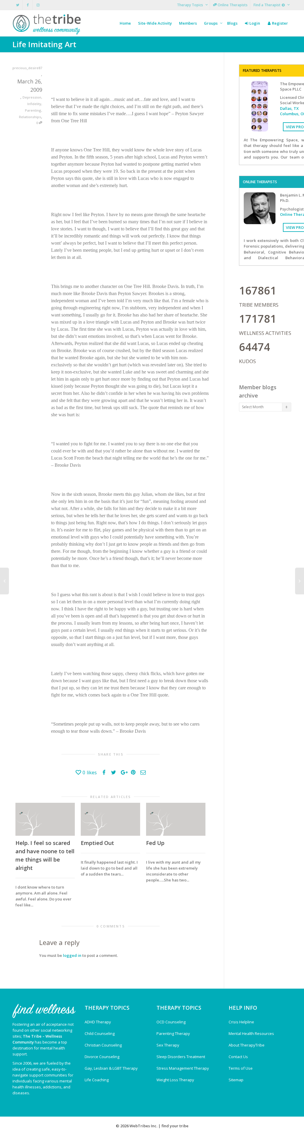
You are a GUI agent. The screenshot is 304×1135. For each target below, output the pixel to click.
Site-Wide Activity (155, 23)
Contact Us (238, 1056)
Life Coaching (97, 1079)
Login (254, 23)
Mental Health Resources (251, 1033)
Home (125, 23)
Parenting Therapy (173, 1033)
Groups (211, 23)
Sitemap (236, 1079)
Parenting (33, 110)
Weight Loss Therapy (175, 1079)
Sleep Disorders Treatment (180, 1056)
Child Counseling (100, 1033)
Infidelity (34, 104)
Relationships (30, 117)
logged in (72, 955)
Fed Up (155, 842)
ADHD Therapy (98, 1022)
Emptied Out (97, 842)
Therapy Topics (190, 4)
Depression (32, 97)
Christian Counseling (103, 1045)
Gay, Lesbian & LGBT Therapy (111, 1068)
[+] (45, 819)
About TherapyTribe (247, 1045)
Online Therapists (232, 4)
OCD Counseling (171, 1022)
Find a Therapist (267, 4)
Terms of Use (241, 1068)
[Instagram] (38, 5)
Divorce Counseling (102, 1056)
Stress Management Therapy (182, 1068)
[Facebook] (28, 5)
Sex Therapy (167, 1045)
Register (279, 23)
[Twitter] (18, 5)
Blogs (232, 23)
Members (188, 23)
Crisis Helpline (241, 1022)
